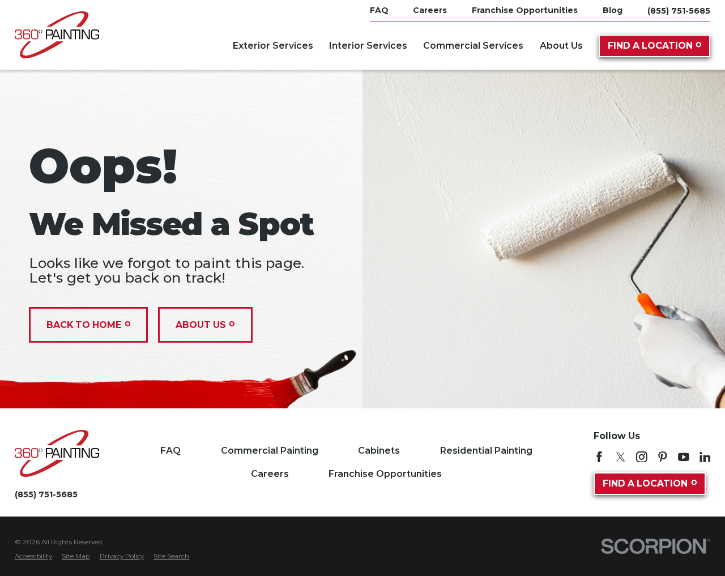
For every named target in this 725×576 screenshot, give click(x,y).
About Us (201, 324)
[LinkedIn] (705, 457)
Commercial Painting (269, 450)
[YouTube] (683, 457)
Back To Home (83, 324)
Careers (270, 473)
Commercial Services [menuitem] (473, 45)
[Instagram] (641, 457)
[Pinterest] (662, 457)
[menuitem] (33, 557)
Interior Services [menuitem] (368, 45)
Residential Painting (486, 450)
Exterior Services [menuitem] (273, 45)
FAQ (170, 450)
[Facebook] (599, 457)
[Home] (57, 35)
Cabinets (379, 450)
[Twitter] (620, 457)
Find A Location (650, 45)
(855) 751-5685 (678, 11)
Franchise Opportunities (385, 473)
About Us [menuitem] (561, 45)
